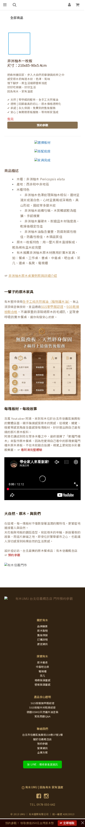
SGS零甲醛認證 (52, 307)
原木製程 (42, 630)
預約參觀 (42, 125)
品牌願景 (42, 626)
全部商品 (16, 18)
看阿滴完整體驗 (31, 450)
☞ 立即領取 (67, 823)
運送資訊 (42, 644)
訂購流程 (42, 639)
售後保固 (42, 635)
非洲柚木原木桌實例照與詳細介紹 (32, 276)
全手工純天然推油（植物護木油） (46, 302)
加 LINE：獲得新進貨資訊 (42, 764)
